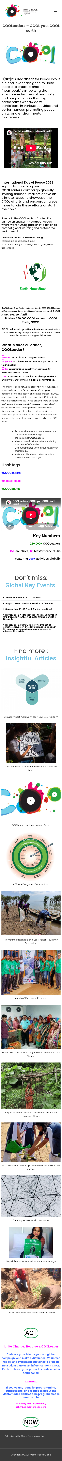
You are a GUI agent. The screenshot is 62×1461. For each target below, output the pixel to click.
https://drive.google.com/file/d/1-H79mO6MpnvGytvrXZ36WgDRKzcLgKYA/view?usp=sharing (27, 244)
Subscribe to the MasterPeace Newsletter (24, 1436)
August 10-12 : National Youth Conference (29, 603)
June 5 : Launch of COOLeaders (23, 597)
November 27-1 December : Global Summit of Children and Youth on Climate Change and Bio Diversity (30, 617)
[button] (31, 598)
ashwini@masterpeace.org (31, 1407)
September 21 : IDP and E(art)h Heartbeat (28, 609)
